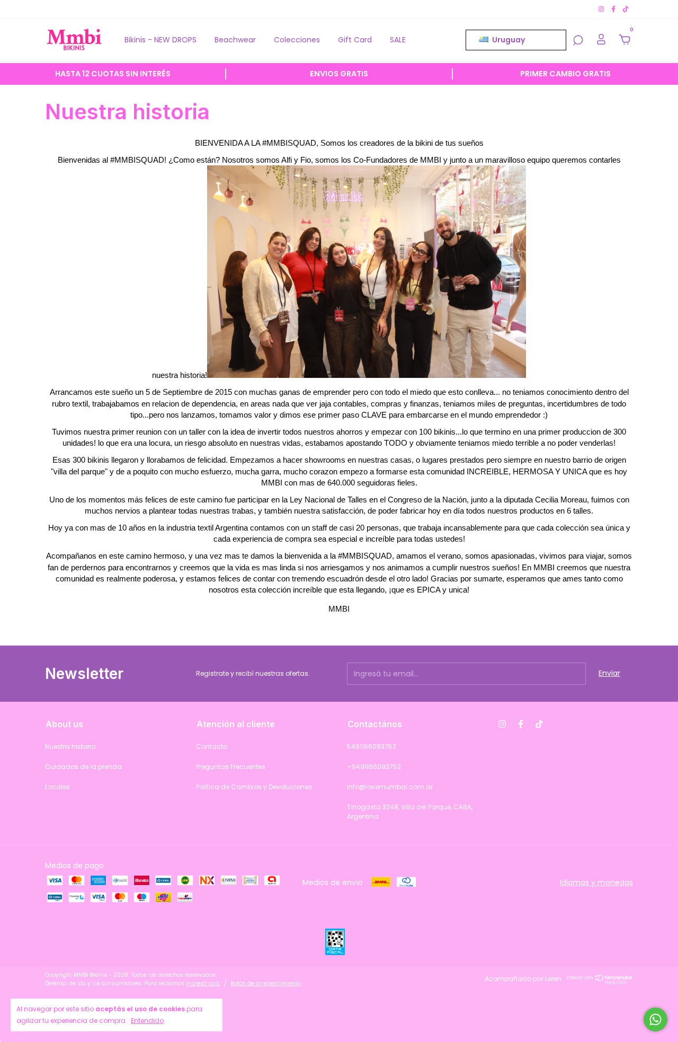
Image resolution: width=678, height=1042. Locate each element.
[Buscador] (578, 40)
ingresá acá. (203, 983)
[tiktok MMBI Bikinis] (625, 8)
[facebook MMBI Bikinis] (614, 8)
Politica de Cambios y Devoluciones (254, 786)
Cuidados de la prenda (83, 766)
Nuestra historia (70, 746)
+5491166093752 (374, 766)
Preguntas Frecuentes (230, 766)
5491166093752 (371, 746)
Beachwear (235, 39)
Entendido (147, 1020)
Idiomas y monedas (596, 882)
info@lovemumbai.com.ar (390, 786)
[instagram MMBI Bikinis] (602, 8)
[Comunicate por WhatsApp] (655, 1019)
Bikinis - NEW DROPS (160, 39)
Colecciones (297, 39)
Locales (57, 786)
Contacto (211, 746)
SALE (398, 39)
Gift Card (355, 39)
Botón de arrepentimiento (265, 983)
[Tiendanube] (600, 981)
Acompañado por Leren (523, 978)
